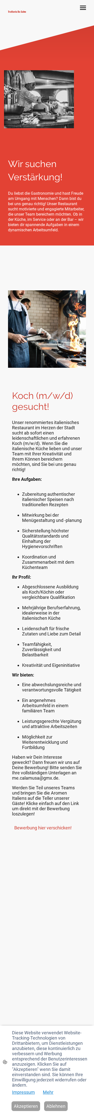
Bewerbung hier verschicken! (43, 827)
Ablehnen (55, 1106)
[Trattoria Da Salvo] (25, 15)
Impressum (23, 1092)
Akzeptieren (26, 1106)
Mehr (48, 1092)
